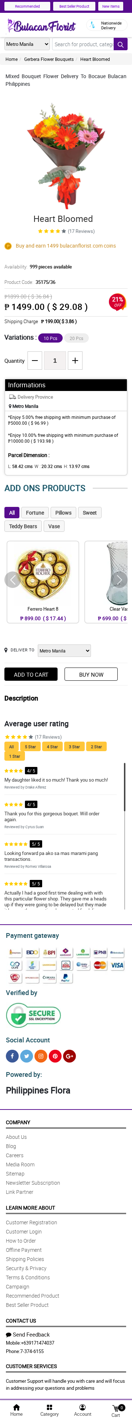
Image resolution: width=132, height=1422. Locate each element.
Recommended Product (32, 1295)
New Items (111, 6)
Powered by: (24, 1074)
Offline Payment (24, 1249)
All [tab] (12, 512)
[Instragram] (40, 1056)
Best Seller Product (74, 6)
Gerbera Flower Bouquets (49, 59)
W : (48, 466)
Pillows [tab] (63, 512)
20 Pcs (76, 338)
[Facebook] (12, 1056)
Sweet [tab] (90, 512)
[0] (115, 1408)
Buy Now (91, 674)
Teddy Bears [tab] (23, 526)
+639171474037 (37, 1342)
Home (12, 59)
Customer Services (31, 1366)
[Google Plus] (69, 1056)
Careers (14, 1155)
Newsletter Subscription (33, 1182)
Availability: (38, 266)
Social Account (28, 1039)
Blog (11, 1146)
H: (76, 466)
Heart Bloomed (95, 59)
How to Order (21, 1240)
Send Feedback (31, 1334)
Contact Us (21, 1320)
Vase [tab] (54, 526)
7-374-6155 (32, 1351)
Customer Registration (31, 1222)
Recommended (27, 6)
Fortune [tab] (35, 512)
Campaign (17, 1286)
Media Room (20, 1164)
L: (20, 466)
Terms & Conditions (28, 1277)
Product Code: (29, 282)
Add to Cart (31, 674)
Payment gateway (32, 935)
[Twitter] (26, 1056)
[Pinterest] (55, 1056)
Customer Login (24, 1231)
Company (18, 1122)
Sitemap (15, 1173)
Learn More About (30, 1207)
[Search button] (121, 44)
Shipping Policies (25, 1258)
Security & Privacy (26, 1268)
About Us (16, 1136)
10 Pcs (50, 338)
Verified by (21, 992)
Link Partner (19, 1191)
